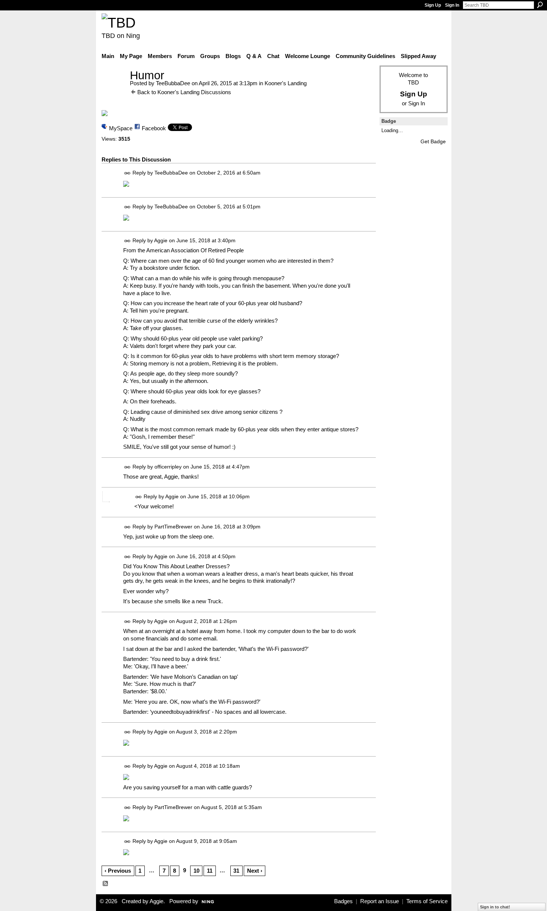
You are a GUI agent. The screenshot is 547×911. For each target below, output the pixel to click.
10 (196, 870)
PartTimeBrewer (173, 527)
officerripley (168, 467)
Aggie (160, 240)
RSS (105, 883)
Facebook (154, 128)
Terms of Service (427, 901)
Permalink (127, 173)
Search (540, 4)
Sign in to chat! (495, 907)
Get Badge (433, 141)
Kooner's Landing (286, 83)
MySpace (120, 128)
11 (209, 870)
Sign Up (433, 5)
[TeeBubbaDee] (113, 89)
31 (236, 870)
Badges (343, 901)
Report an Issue (379, 901)
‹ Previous (118, 870)
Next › (254, 870)
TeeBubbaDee (173, 83)
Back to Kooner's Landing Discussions (184, 92)
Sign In (452, 5)
